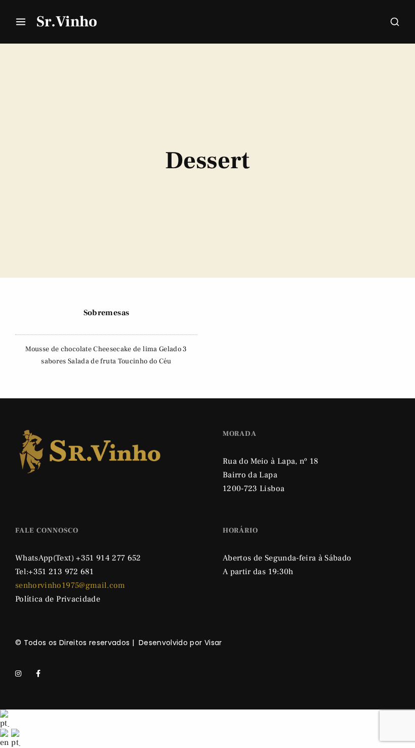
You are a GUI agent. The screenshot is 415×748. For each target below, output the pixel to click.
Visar (213, 643)
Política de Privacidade (57, 599)
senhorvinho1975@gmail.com (70, 585)
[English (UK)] (5, 738)
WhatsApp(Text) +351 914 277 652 (78, 558)
